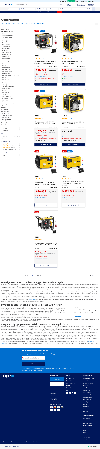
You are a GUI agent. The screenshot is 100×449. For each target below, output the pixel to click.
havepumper (78, 316)
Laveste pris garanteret (41, 76)
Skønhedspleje (5, 111)
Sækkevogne (5, 56)
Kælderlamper (6, 73)
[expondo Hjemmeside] (3, 23)
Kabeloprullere (6, 45)
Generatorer (6, 39)
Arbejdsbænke (6, 60)
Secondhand (4, 125)
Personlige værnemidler (8, 104)
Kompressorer (6, 48)
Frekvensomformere (7, 98)
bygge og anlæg (32, 299)
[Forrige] (29, 275)
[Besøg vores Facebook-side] (70, 394)
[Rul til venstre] (3, 11)
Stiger (4, 66)
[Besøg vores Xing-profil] (75, 394)
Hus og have (4, 109)
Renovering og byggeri (8, 86)
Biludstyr (4, 33)
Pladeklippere (6, 58)
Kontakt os (57, 379)
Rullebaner (5, 50)
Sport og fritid (5, 123)
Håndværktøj (5, 92)
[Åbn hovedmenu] (5, 9)
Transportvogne (6, 46)
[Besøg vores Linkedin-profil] (72, 394)
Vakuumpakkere (6, 96)
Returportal (57, 384)
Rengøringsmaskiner (7, 115)
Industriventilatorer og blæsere (11, 75)
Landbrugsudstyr (6, 113)
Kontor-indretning (6, 117)
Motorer (4, 106)
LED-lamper (5, 79)
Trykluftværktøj (6, 88)
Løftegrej (4, 85)
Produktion (5, 94)
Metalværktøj (6, 69)
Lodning (4, 90)
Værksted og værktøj (7, 31)
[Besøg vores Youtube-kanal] (67, 394)
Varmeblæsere (6, 67)
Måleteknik (4, 107)
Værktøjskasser (6, 41)
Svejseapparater (6, 81)
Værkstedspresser (7, 71)
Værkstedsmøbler (7, 37)
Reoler (4, 77)
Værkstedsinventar (7, 35)
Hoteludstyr (4, 121)
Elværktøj (4, 83)
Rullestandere (6, 43)
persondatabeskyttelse (62, 368)
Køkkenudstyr (5, 29)
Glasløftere (5, 64)
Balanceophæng (6, 54)
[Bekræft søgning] (61, 4)
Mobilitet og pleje (6, 119)
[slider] (1, 138)
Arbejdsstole (5, 62)
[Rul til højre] (97, 11)
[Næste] (35, 275)
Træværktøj (5, 100)
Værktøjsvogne (6, 52)
